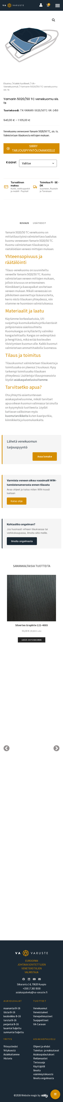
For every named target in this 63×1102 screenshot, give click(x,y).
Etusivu (7, 83)
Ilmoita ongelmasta (22, 541)
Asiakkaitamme (12, 1054)
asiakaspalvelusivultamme (31, 380)
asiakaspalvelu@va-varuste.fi (31, 992)
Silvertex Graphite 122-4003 (31, 625)
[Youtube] (34, 979)
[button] (57, 5)
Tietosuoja (39, 1062)
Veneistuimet (40, 1012)
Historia (8, 1058)
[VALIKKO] (55, 1094)
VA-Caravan (39, 1024)
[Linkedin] (28, 979)
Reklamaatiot (40, 1058)
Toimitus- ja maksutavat (46, 1050)
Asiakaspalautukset (43, 1054)
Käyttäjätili (39, 1066)
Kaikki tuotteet (21, 83)
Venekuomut (40, 1008)
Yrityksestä (10, 1050)
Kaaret (11, 162)
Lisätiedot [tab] (39, 223)
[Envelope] (39, 979)
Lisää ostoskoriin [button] (31, 639)
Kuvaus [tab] (24, 223)
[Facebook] (23, 979)
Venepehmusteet (42, 1016)
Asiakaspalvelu (44, 1039)
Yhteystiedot (11, 1046)
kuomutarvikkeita (16, 416)
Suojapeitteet (40, 1020)
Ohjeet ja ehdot (41, 1046)
